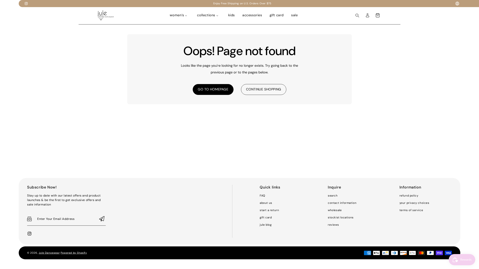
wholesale (335, 210)
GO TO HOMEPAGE (213, 89)
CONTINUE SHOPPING (263, 89)
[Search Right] (357, 15)
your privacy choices (414, 203)
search (333, 195)
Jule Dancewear (49, 252)
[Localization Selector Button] (457, 3)
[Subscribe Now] (102, 219)
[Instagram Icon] (26, 3)
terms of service (411, 210)
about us (266, 203)
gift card (266, 217)
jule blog (265, 225)
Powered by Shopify (74, 252)
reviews (333, 225)
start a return (269, 210)
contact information (342, 203)
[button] (377, 15)
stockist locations (341, 217)
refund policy (408, 195)
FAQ (262, 195)
